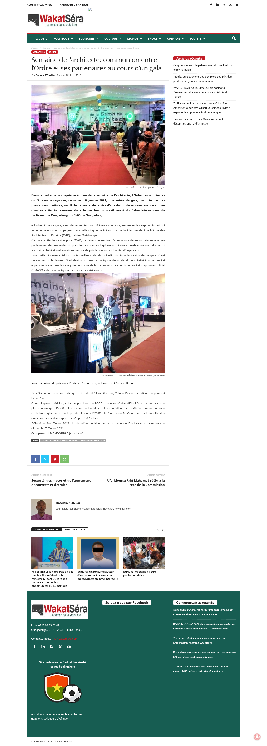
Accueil (41, 38)
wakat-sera (39, 52)
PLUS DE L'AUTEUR (74, 529)
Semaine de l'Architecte (93, 440)
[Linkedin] (217, 5)
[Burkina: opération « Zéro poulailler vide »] (144, 553)
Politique (61, 38)
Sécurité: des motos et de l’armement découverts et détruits (61, 482)
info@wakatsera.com (64, 638)
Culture (111, 38)
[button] (233, 38)
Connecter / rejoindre (74, 5)
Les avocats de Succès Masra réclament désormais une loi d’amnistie (198, 121)
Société (196, 38)
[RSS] (224, 5)
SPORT (152, 38)
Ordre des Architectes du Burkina (59, 440)
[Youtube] (236, 5)
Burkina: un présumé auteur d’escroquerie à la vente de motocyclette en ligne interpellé (97, 575)
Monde (132, 38)
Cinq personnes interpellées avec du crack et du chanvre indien (202, 67)
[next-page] (163, 529)
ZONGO (177, 666)
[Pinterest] (55, 459)
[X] (230, 5)
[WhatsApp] (64, 459)
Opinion (173, 38)
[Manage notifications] (257, 736)
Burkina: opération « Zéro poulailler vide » (140, 573)
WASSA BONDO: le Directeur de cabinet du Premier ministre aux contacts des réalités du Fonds (200, 92)
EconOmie (87, 38)
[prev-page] (158, 529)
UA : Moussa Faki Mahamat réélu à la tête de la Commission (136, 482)
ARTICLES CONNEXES (46, 529)
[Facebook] (211, 5)
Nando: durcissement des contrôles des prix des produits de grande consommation (202, 79)
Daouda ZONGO (45, 75)
